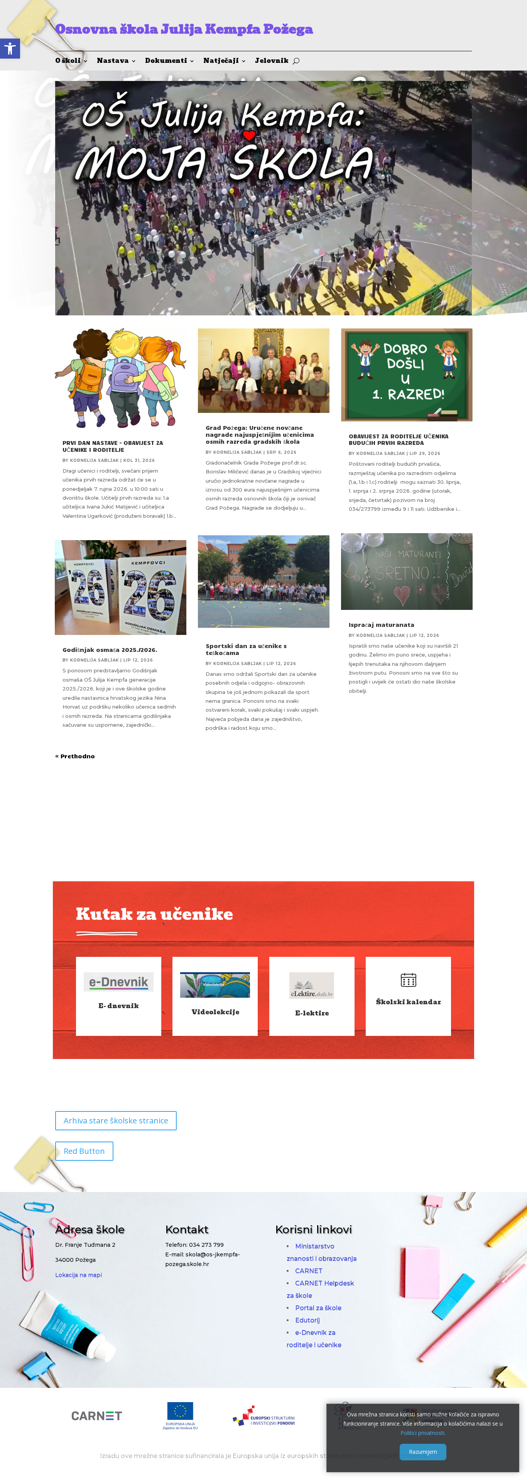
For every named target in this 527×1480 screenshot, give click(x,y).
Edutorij (307, 1320)
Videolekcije (215, 1012)
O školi (68, 62)
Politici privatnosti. (423, 1432)
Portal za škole (318, 1308)
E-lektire (312, 1013)
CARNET (309, 1271)
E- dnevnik (118, 1006)
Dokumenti (166, 62)
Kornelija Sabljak (94, 460)
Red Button (84, 1151)
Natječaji (221, 62)
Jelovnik (272, 62)
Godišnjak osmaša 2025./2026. (109, 649)
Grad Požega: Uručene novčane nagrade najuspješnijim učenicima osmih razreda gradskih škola (260, 434)
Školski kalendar (408, 1002)
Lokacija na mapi (78, 1274)
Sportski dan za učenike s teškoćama (246, 649)
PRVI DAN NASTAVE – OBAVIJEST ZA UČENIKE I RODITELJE (112, 446)
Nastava (113, 62)
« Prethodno (75, 756)
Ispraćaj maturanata (381, 624)
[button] (10, 49)
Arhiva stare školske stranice (116, 1120)
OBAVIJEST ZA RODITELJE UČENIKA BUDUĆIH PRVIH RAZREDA (399, 439)
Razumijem (423, 1451)
